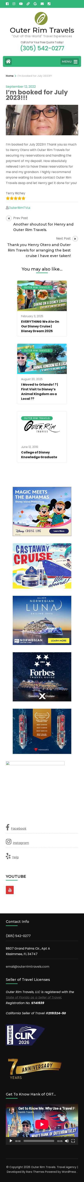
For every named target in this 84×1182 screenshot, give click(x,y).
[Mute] (67, 1141)
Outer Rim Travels (42, 30)
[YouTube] (10, 890)
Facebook (18, 828)
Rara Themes (35, 1172)
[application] (42, 1124)
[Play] (11, 1141)
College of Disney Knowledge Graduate (39, 454)
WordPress (69, 1172)
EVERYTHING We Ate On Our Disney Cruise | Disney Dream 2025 (40, 326)
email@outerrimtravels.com (27, 966)
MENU (67, 61)
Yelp (15, 857)
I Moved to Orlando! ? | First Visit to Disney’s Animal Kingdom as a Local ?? (39, 391)
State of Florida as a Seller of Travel (33, 997)
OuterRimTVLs (19, 207)
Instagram (21, 843)
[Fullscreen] (73, 1141)
